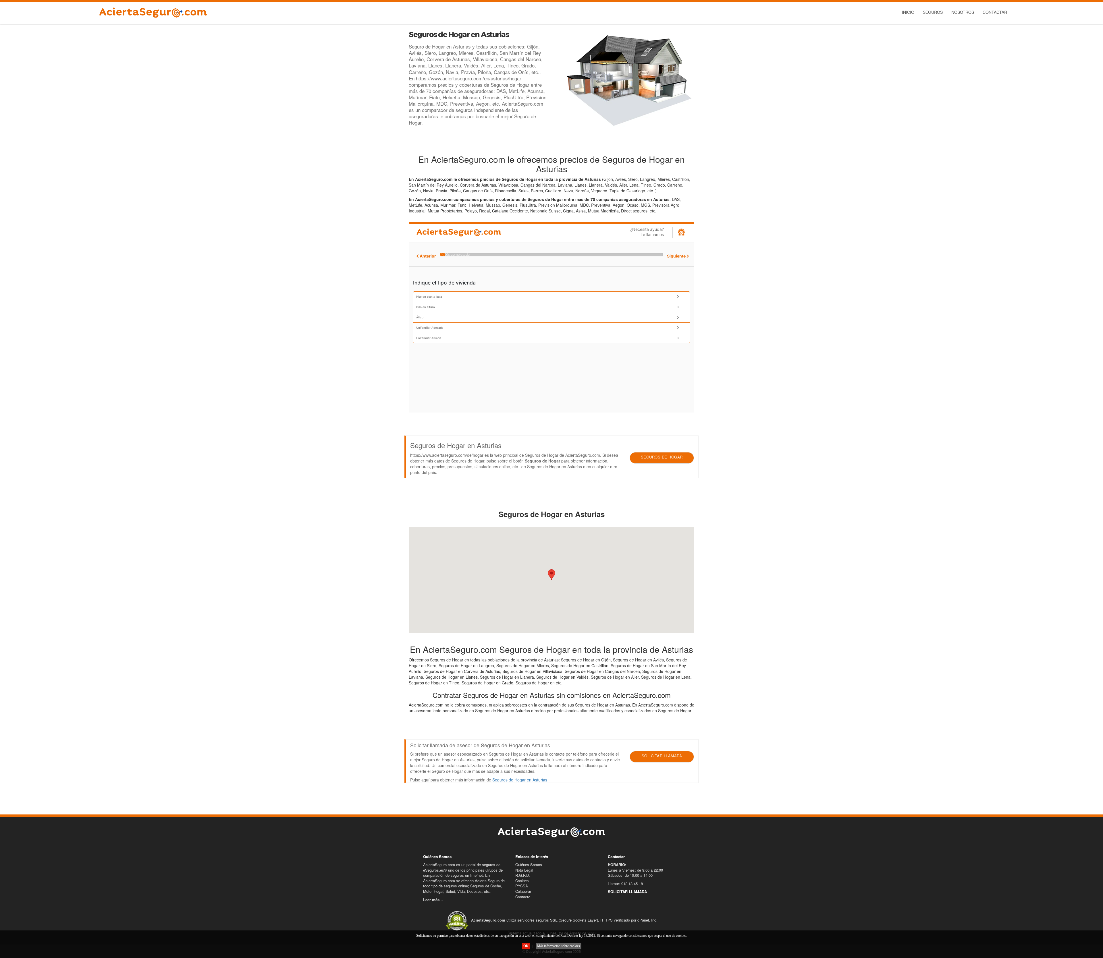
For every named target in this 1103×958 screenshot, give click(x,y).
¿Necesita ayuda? (647, 232)
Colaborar (523, 891)
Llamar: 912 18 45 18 (625, 883)
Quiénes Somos (528, 864)
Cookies (522, 880)
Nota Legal (524, 870)
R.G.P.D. (522, 875)
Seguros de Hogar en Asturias (519, 780)
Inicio (908, 12)
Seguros (933, 12)
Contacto (522, 896)
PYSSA (521, 886)
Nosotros (962, 12)
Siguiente (677, 255)
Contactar (995, 12)
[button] (551, 574)
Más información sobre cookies (558, 946)
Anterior (427, 255)
